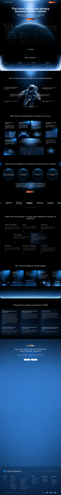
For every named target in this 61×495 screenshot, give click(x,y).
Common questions (35, 478)
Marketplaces (13, 484)
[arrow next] (58, 278)
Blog (52, 478)
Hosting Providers (23, 488)
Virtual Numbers (13, 488)
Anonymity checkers (24, 478)
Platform (20, 2)
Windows (44, 478)
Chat (49, 492)
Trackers (12, 481)
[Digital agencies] (5, 253)
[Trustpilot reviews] (30, 49)
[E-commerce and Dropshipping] (23, 253)
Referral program (54, 482)
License (33, 481)
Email (45, 492)
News (53, 492)
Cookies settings (24, 492)
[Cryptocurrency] (41, 231)
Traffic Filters (13, 478)
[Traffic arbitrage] (41, 253)
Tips (56, 492)
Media (12, 482)
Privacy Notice (13, 492)
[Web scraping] (32, 242)
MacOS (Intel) (45, 481)
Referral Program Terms (7, 492)
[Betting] (23, 231)
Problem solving (35, 482)
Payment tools (23, 485)
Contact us (53, 484)
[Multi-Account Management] (5, 231)
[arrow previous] (3, 278)
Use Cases (24, 2)
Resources (32, 2)
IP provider (22, 484)
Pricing (29, 2)
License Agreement (18, 492)
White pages (22, 481)
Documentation (38, 2)
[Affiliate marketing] (14, 242)
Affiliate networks (23, 482)
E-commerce (13, 485)
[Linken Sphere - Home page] (8, 2)
